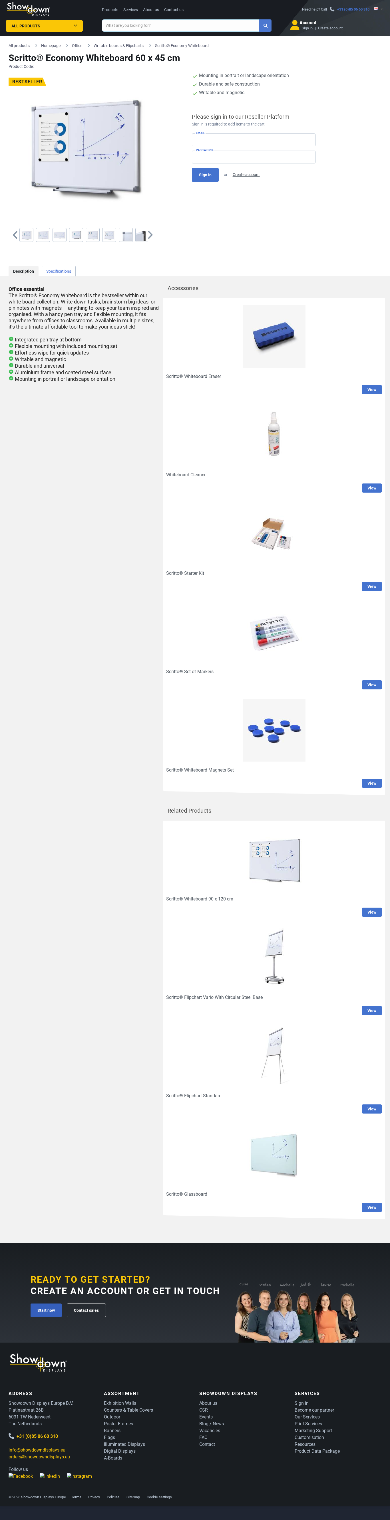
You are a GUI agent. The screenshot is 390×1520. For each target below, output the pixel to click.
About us (151, 9)
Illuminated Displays (124, 1444)
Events (206, 1417)
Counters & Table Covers (128, 1410)
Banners (112, 1430)
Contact (207, 1444)
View (371, 389)
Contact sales (86, 1310)
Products (110, 9)
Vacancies (209, 1430)
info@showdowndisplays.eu (37, 1450)
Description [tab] (23, 271)
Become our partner (314, 1410)
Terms (76, 1497)
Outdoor (112, 1417)
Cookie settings (159, 1497)
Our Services (307, 1417)
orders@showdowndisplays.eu (39, 1457)
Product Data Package (317, 1451)
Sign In (205, 175)
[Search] (265, 25)
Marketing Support (313, 1430)
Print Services (308, 1423)
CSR (203, 1410)
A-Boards (113, 1458)
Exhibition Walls (120, 1403)
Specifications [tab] (58, 271)
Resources (305, 1444)
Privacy (94, 1497)
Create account (330, 28)
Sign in (307, 28)
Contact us (174, 9)
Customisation (309, 1437)
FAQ (203, 1437)
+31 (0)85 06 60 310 (353, 9)
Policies (113, 1497)
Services (130, 9)
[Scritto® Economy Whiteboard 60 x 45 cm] (26, 235)
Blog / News (211, 1423)
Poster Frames (118, 1423)
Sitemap (133, 1497)
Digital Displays (120, 1451)
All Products (25, 26)
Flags (109, 1437)
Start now (46, 1310)
